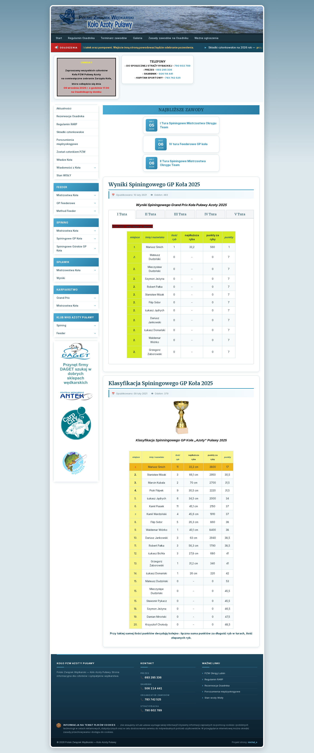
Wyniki (61, 278)
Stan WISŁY (64, 175)
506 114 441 (166, 73)
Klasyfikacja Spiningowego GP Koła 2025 (160, 383)
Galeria (137, 38)
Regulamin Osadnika (81, 38)
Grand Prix (63, 297)
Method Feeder (66, 210)
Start (59, 38)
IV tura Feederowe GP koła (188, 144)
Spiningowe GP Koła (69, 238)
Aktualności (64, 108)
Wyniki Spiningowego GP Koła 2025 (154, 184)
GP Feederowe (66, 203)
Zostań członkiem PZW (71, 151)
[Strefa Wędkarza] (76, 462)
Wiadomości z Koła (68, 167)
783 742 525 (173, 77)
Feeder (61, 333)
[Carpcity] (76, 423)
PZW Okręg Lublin (215, 673)
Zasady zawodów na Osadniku (168, 38)
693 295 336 (164, 69)
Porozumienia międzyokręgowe (67, 141)
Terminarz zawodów (114, 38)
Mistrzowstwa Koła (68, 270)
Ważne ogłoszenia (206, 38)
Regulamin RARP (67, 124)
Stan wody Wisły (214, 697)
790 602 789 (182, 65)
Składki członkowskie (70, 132)
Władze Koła (64, 159)
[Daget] (76, 364)
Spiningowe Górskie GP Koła (71, 248)
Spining (61, 325)
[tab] (121, 214)
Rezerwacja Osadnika (70, 116)
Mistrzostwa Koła (67, 195)
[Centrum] (76, 396)
